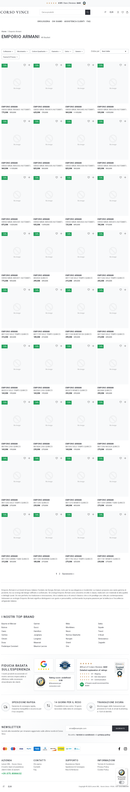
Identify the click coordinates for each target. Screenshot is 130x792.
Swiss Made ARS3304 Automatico (81, 166)
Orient (68, 643)
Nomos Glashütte (73, 635)
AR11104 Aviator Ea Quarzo (79, 334)
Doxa (4, 643)
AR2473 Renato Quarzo (76, 390)
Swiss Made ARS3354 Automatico (113, 110)
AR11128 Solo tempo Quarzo (79, 278)
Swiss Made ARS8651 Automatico (17, 110)
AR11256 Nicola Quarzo (109, 447)
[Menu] (125, 769)
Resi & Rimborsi (72, 770)
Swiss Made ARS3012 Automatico (113, 222)
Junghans (38, 635)
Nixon (68, 631)
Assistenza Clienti (74, 21)
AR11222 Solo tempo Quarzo (15, 334)
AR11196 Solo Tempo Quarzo (79, 559)
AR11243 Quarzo (41, 503)
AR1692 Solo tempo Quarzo (78, 447)
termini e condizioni (85, 735)
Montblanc (70, 627)
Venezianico (103, 639)
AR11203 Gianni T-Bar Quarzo (15, 559)
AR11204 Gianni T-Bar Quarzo (111, 503)
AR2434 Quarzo (41, 278)
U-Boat (101, 635)
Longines (37, 639)
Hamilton (37, 631)
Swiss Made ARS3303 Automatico (113, 166)
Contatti (37, 767)
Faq (89, 21)
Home (4, 31)
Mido (68, 624)
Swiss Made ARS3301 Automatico (17, 222)
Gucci (36, 627)
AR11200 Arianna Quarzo (45, 559)
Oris (67, 646)
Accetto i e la (89, 735)
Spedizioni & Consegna (75, 767)
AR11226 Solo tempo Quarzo (111, 278)
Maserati (37, 643)
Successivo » (68, 574)
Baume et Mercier (9, 624)
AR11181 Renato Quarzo (109, 559)
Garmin (37, 624)
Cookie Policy (103, 770)
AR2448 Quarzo (105, 390)
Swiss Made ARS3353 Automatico (17, 166)
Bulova (4, 627)
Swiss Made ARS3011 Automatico (17, 278)
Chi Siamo (57, 21)
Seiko (100, 624)
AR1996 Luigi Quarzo (11, 447)
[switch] (121, 782)
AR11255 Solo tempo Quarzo (15, 503)
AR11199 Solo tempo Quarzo (47, 334)
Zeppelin (101, 643)
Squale (101, 627)
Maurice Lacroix (40, 646)
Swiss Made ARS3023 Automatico (81, 222)
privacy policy (104, 735)
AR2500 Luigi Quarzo (43, 390)
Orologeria (43, 21)
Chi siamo (38, 764)
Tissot (100, 631)
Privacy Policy (103, 767)
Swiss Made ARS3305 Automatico (49, 166)
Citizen (4, 639)
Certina (4, 635)
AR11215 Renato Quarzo (77, 503)
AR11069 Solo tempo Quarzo (111, 334)
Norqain (69, 639)
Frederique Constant (10, 646)
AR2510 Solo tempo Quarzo (14, 390)
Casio (4, 631)
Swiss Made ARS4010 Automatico (49, 110)
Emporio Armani (15, 31)
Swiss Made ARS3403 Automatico (81, 110)
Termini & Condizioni (106, 764)
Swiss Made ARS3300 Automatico (49, 222)
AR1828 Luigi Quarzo (43, 447)
